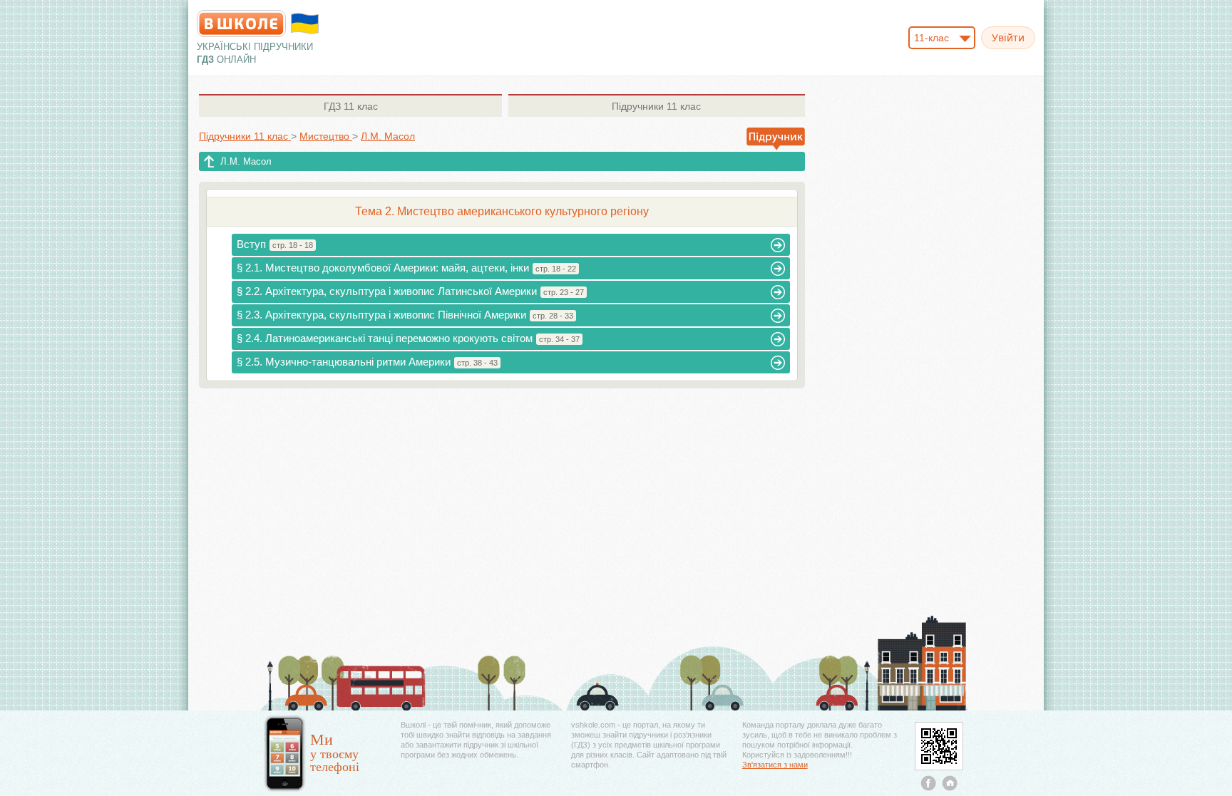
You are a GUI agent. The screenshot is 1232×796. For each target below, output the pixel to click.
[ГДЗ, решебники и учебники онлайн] (241, 23)
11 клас (351, 106)
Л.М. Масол (246, 161)
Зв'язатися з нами (775, 764)
